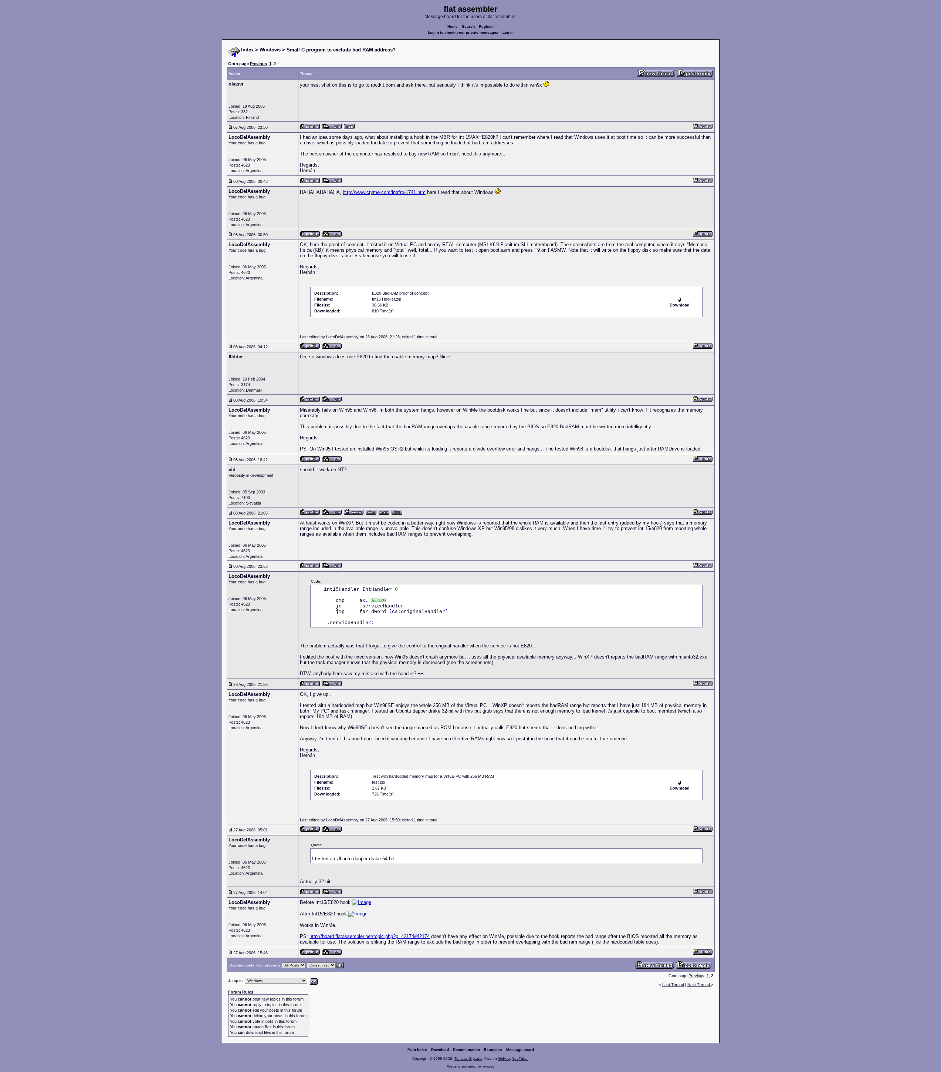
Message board (520, 1050)
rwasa (488, 1066)
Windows (270, 50)
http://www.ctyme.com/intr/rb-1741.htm (384, 192)
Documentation (466, 1050)
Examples (493, 1050)
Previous (258, 63)
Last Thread (673, 984)
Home (452, 26)
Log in (508, 32)
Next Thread (699, 984)
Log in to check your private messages (463, 32)
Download (440, 1050)
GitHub (504, 1058)
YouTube (520, 1058)
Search (468, 26)
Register (486, 26)
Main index (417, 1050)
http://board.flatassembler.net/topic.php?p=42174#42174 (369, 936)
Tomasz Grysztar (468, 1058)
